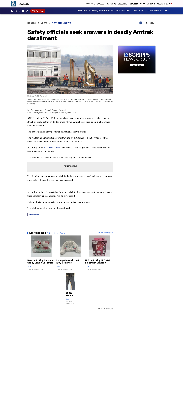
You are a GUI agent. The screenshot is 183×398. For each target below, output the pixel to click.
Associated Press (52, 147)
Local (100, 3)
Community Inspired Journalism (101, 10)
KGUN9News (12, 11)
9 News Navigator (122, 10)
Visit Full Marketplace (105, 233)
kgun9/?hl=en (16, 11)
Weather (123, 3)
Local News (82, 10)
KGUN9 (20, 11)
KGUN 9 (31, 23)
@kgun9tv (27, 11)
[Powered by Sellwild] (109, 309)
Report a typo (34, 214)
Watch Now (164, 3)
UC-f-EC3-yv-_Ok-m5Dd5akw (24, 11)
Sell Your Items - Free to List (57, 233)
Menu (89, 4)
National (111, 3)
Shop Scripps (147, 3)
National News (61, 23)
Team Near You (137, 10)
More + (168, 10)
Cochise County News (154, 10)
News (43, 23)
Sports (134, 3)
